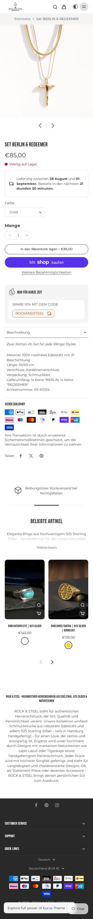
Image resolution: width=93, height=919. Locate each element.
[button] (46, 249)
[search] (55, 6)
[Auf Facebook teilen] (20, 456)
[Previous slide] (40, 662)
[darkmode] (74, 7)
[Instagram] (57, 805)
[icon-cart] (63, 6)
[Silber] (24, 641)
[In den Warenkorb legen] (39, 613)
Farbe (9, 203)
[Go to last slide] (40, 125)
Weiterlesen (47, 547)
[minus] (10, 235)
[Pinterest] (46, 805)
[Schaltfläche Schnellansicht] (39, 605)
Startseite (22, 19)
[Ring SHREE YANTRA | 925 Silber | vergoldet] (68, 589)
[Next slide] (53, 125)
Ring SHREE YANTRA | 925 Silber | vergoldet (68, 628)
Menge (12, 225)
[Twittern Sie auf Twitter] (31, 456)
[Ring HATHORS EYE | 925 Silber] (25, 589)
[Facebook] (36, 805)
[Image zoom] (46, 71)
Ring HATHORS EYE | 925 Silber (24, 626)
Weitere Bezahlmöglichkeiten (46, 272)
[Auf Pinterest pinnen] (41, 456)
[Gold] (68, 645)
